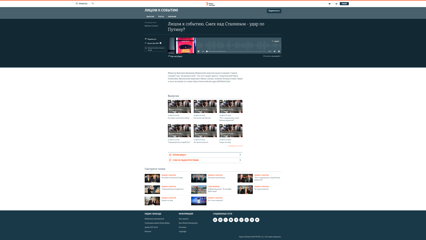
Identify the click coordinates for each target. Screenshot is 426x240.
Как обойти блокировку (188, 223)
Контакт (148, 231)
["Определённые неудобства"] (179, 130)
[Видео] (329, 3)
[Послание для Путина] (205, 106)
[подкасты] (336, 3)
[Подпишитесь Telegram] (236, 220)
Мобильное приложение (154, 219)
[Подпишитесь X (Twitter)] (226, 220)
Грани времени (214, 187)
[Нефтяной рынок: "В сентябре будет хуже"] (198, 189)
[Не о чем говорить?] (198, 201)
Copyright (182, 231)
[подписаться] (257, 220)
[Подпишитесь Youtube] (231, 220)
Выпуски (150, 17)
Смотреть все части (235, 146)
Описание (172, 17)
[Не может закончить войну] (179, 106)
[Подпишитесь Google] (215, 220)
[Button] (150, 40)
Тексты (161, 17)
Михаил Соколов (151, 26)
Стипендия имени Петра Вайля (157, 223)
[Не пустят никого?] (205, 130)
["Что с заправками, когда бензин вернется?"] (231, 106)
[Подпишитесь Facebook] (220, 220)
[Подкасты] (252, 220)
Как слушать (184, 219)
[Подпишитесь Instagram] (241, 220)
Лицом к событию (169, 175)
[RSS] (247, 220)
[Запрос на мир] (231, 130)
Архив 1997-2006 (151, 227)
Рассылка (182, 227)
